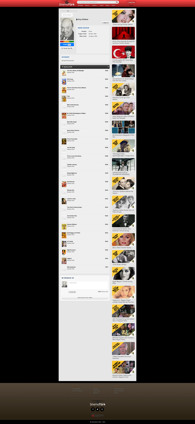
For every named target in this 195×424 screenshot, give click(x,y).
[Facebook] (93, 409)
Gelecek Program (77, 391)
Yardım (113, 5)
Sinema (87, 5)
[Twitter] (97, 409)
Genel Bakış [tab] (67, 15)
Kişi (68, 11)
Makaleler (96, 393)
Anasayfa (80, 5)
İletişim (107, 5)
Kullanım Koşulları (119, 391)
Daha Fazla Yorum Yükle (85, 297)
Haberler (95, 389)
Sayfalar (94, 5)
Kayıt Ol (131, 5)
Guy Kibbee (73, 11)
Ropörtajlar (96, 391)
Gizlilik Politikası (119, 389)
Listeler (102, 5)
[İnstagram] (102, 409)
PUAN (66, 44)
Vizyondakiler (76, 389)
